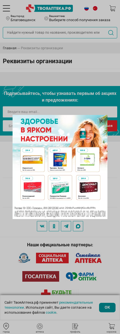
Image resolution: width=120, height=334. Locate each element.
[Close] (101, 121)
